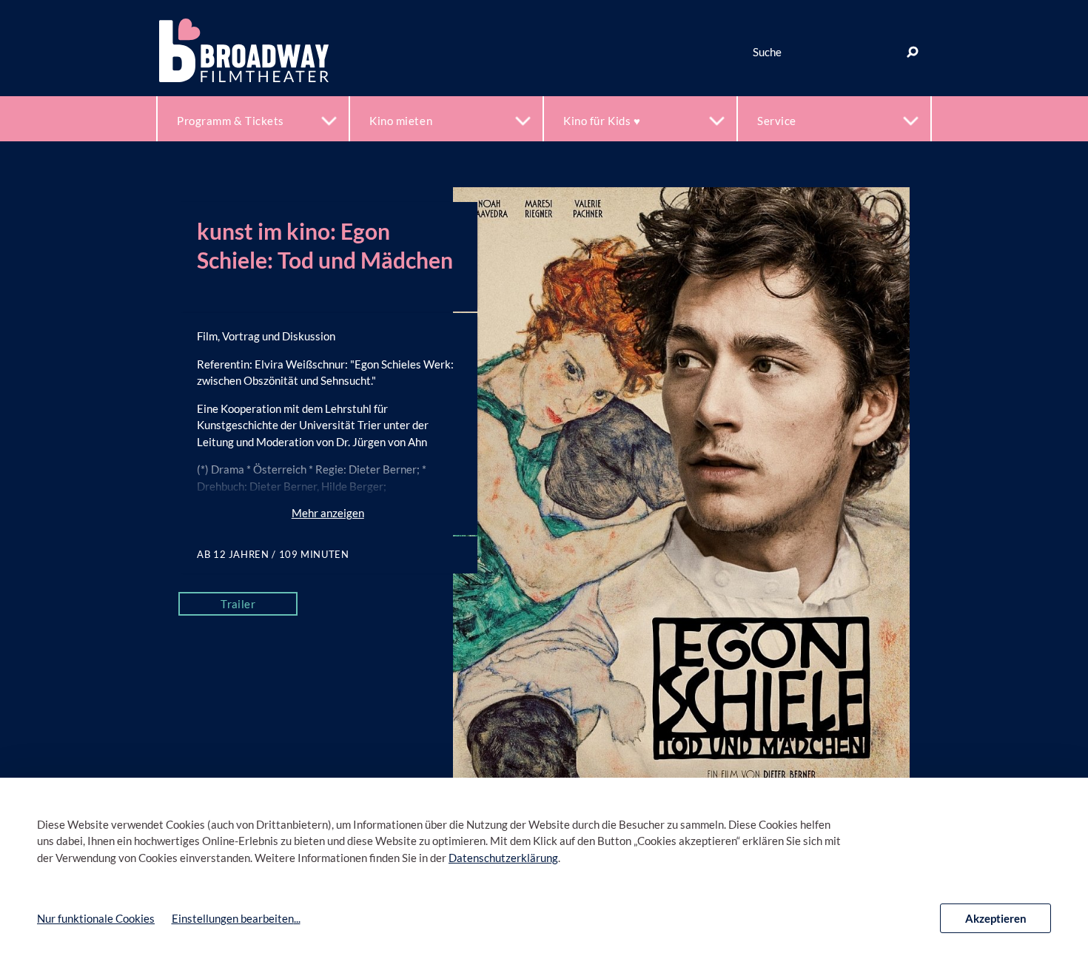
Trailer (238, 603)
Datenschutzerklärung (503, 857)
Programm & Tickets (230, 120)
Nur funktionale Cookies (96, 918)
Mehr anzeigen (328, 512)
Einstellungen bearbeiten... (236, 918)
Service (776, 120)
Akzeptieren (996, 918)
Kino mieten (400, 120)
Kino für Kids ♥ (601, 120)
